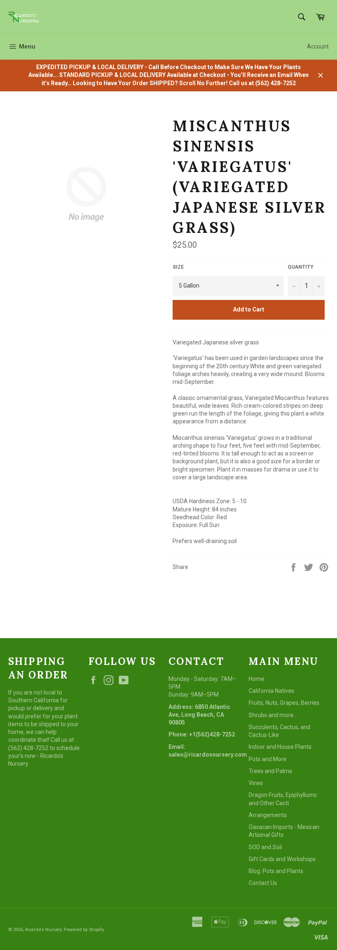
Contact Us (263, 883)
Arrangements (268, 815)
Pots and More (267, 759)
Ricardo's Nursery (43, 929)
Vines (256, 783)
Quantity (301, 267)
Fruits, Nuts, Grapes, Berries (284, 702)
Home (256, 679)
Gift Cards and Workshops (282, 859)
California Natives (271, 691)
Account (318, 46)
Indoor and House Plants (280, 746)
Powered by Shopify (84, 929)
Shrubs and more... (273, 715)
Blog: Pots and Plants (276, 871)
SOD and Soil (265, 847)
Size (178, 267)
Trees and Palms (270, 771)
